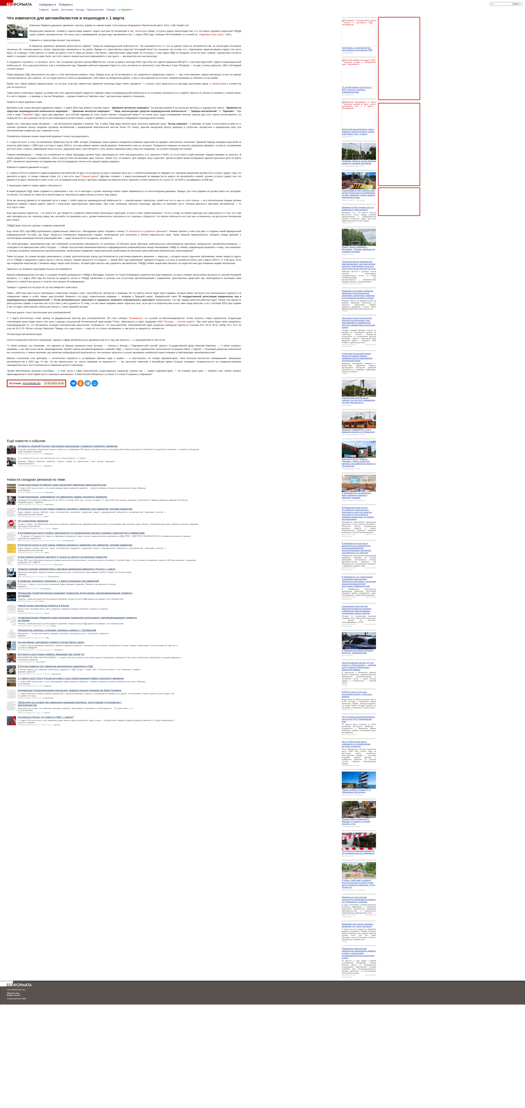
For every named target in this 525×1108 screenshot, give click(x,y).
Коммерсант (136, 318)
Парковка (28, 114)
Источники (67, 9)
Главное (44, 9)
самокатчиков (219, 83)
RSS (24, 999)
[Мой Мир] (94, 383)
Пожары (111, 9)
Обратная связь (13, 993)
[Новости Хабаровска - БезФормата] (16, 3)
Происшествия (95, 9)
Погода (80, 9)
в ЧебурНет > (126, 9)
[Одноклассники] (80, 383)
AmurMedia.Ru (32, 383)
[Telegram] (87, 383)
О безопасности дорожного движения (146, 231)
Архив (54, 9)
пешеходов (141, 31)
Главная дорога (89, 176)
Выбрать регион (13, 995)
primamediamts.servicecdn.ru (18, 43)
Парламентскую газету (211, 34)
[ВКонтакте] (73, 383)
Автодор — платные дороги (179, 321)
